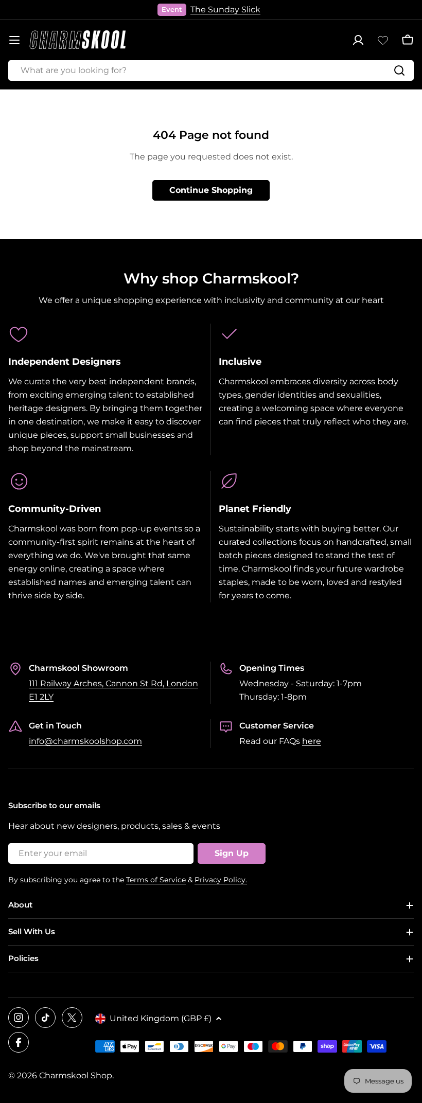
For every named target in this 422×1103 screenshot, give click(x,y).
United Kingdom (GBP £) (161, 1018)
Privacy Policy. (221, 879)
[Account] (358, 40)
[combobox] (211, 70)
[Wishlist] (383, 40)
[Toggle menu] (14, 40)
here (311, 741)
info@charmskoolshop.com (85, 741)
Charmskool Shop (75, 1075)
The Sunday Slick (225, 9)
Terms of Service (156, 879)
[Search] (399, 70)
